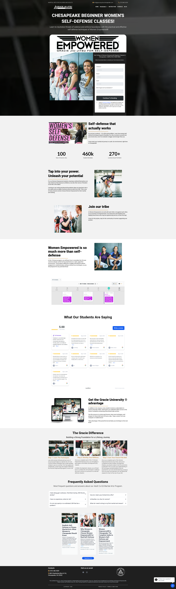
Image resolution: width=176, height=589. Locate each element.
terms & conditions (107, 102)
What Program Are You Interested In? (104, 87)
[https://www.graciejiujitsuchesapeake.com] (63, 7)
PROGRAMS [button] (103, 6)
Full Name (98, 66)
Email (97, 80)
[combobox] (109, 91)
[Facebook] (83, 572)
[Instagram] (87, 572)
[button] (70, 534)
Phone (98, 73)
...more (69, 544)
